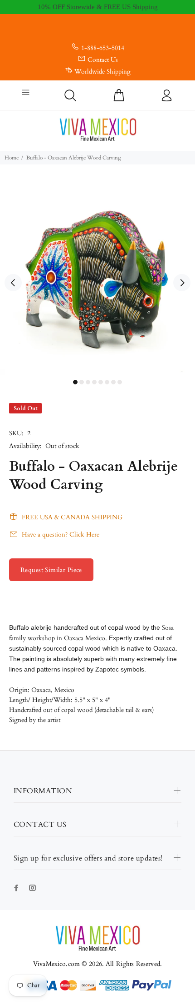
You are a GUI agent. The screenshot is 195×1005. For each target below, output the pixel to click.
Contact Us (103, 59)
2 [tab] (81, 382)
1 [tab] (75, 382)
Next (181, 282)
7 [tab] (113, 382)
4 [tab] (94, 382)
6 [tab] (107, 382)
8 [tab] (119, 382)
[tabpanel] (97, 277)
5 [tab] (100, 382)
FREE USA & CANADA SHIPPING (72, 517)
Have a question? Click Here (60, 534)
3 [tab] (88, 382)
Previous (13, 282)
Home (12, 157)
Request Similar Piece (51, 570)
